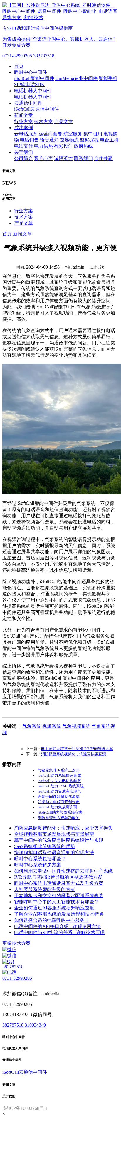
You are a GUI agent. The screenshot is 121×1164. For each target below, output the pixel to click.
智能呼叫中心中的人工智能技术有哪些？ (56, 901)
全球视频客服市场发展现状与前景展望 (54, 834)
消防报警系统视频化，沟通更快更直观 (73, 754)
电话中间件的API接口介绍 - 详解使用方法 (57, 926)
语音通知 (49, 139)
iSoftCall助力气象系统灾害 (60, 812)
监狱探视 (89, 139)
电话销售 (29, 139)
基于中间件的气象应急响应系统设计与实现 (58, 840)
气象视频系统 (76, 726)
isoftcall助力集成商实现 (57, 807)
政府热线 (83, 146)
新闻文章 (23, 115)
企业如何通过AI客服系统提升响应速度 (54, 907)
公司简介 (23, 158)
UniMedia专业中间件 (76, 78)
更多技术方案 (16, 943)
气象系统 (31, 726)
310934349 (35, 1025)
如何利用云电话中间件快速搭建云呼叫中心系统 (63, 870)
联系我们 (83, 158)
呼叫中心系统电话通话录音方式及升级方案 (58, 883)
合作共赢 (103, 158)
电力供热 (43, 146)
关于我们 (23, 152)
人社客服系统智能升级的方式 (44, 889)
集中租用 (92, 133)
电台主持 (109, 139)
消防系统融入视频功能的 (59, 817)
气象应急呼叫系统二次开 (59, 770)
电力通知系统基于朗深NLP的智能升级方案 (77, 749)
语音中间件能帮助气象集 (59, 796)
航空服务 (72, 133)
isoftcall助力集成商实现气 (59, 791)
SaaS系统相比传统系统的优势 (44, 846)
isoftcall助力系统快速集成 (59, 775)
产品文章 (63, 121)
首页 (18, 66)
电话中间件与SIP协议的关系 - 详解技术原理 (59, 932)
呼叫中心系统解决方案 (37, 864)
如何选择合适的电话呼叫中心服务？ (51, 920)
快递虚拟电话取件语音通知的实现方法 (54, 852)
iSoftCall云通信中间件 (36, 109)
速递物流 (69, 139)
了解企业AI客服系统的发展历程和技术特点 (59, 914)
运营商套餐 (50, 133)
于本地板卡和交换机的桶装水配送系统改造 (58, 895)
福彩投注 (63, 146)
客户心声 (43, 158)
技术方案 (43, 121)
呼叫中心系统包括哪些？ (40, 858)
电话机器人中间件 (33, 90)
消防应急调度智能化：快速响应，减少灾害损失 (63, 827)
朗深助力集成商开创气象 (59, 802)
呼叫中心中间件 (30, 72)
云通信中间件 (28, 102)
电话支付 (23, 146)
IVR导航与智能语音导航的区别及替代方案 (58, 877)
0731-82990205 (17, 55)
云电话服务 (26, 133)
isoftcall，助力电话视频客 (59, 781)
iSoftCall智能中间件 (34, 78)
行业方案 (23, 121)
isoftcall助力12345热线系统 (61, 786)
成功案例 (23, 127)
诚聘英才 (63, 158)
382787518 (43, 55)
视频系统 (51, 726)
